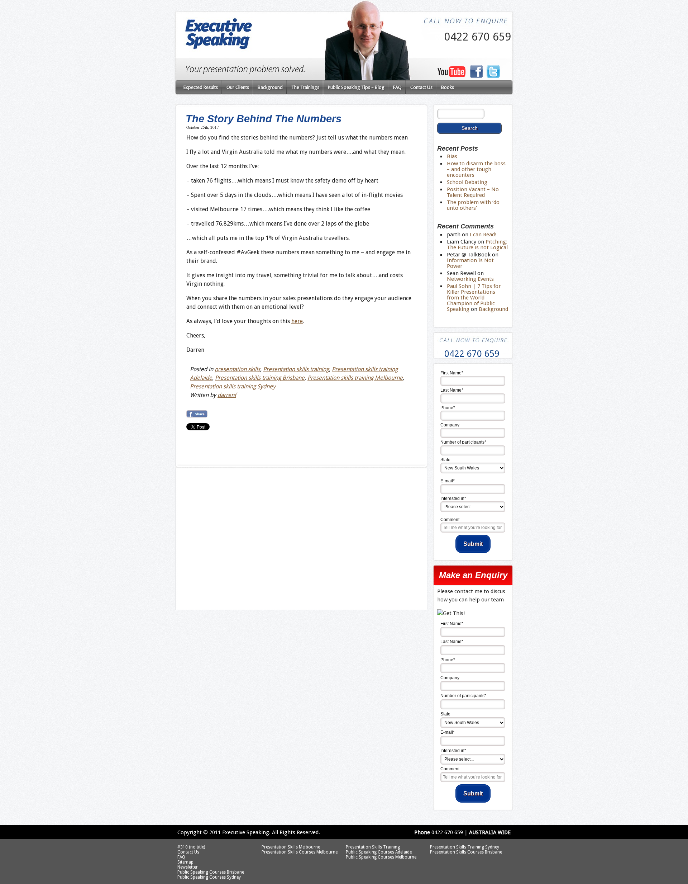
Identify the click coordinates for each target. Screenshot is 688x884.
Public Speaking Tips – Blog (356, 87)
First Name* (451, 373)
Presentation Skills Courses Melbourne (300, 852)
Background (270, 87)
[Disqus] (301, 520)
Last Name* (451, 390)
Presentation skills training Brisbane (260, 377)
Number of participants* (463, 442)
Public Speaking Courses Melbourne (381, 857)
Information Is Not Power (470, 263)
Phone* (447, 408)
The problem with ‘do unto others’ (473, 205)
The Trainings (305, 87)
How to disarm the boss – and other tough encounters (476, 169)
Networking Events (470, 279)
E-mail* (447, 481)
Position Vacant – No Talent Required (473, 192)
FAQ (397, 87)
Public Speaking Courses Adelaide (379, 852)
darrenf (227, 395)
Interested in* (453, 498)
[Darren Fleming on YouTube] (451, 75)
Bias (452, 156)
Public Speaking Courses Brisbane (210, 872)
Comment (449, 519)
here (297, 321)
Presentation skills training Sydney (233, 386)
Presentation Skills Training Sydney (464, 847)
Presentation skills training (296, 369)
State (445, 460)
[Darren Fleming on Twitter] (493, 76)
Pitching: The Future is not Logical (477, 244)
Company (449, 425)
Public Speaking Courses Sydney (209, 877)
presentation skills (237, 369)
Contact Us (421, 87)
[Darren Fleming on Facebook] (476, 76)
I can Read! (483, 234)
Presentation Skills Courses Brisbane (466, 852)
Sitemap (185, 862)
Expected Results (200, 87)
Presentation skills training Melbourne (355, 377)
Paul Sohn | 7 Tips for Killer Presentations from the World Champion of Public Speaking (474, 297)
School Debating (467, 182)
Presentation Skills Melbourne (291, 847)
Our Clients (237, 87)
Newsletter (187, 867)
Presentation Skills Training (373, 847)
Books (447, 87)
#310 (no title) (191, 847)
